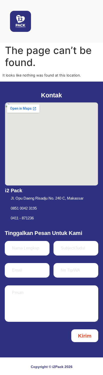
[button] (89, 21)
